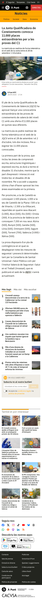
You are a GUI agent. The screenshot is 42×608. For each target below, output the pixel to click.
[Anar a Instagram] (14, 525)
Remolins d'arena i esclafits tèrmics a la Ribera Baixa (29, 452)
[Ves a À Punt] (12, 7)
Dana (25, 19)
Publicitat (25, 554)
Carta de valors (7, 571)
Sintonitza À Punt (28, 559)
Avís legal (25, 575)
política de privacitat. (17, 394)
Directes (36, 8)
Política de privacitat (9, 582)
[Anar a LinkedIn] (18, 529)
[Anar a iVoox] (8, 529)
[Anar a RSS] (24, 529)
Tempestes (21, 2)
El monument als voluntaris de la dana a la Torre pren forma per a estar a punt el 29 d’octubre (11, 479)
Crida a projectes (28, 567)
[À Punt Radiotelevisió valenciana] (14, 589)
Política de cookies (29, 582)
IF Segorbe (10, 2)
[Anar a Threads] (34, 525)
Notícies (21, 13)
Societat (16, 19)
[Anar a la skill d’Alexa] (5, 546)
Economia (34, 19)
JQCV (28, 272)
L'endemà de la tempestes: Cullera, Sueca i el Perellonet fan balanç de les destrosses (30, 505)
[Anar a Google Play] (10, 540)
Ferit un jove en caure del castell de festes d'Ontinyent (30, 430)
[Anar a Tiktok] (18, 525)
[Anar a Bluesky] (29, 525)
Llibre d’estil (26, 571)
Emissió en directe (8, 563)
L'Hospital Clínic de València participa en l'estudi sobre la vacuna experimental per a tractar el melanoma (10, 454)
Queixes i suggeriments (30, 563)
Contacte (5, 554)
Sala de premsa (7, 559)
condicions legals (24, 391)
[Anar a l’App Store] (26, 540)
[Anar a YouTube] (24, 525)
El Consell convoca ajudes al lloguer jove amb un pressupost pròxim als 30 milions (10, 431)
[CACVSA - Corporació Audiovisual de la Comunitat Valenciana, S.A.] (18, 595)
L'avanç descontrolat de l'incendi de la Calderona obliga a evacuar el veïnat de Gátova (11, 505)
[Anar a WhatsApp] (3, 529)
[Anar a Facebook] (3, 525)
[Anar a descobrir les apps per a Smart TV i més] (20, 546)
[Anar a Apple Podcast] (13, 529)
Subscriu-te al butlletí (9, 567)
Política (6, 19)
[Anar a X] (8, 525)
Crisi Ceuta (31, 2)
